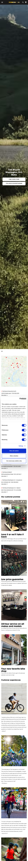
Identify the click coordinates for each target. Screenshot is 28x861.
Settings (21, 446)
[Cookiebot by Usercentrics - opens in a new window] (19, 399)
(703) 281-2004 (17, 466)
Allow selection (14, 456)
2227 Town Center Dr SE (7, 490)
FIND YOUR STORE (14, 179)
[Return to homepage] (2, 351)
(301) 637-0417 (17, 474)
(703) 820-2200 (15, 393)
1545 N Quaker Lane (6, 393)
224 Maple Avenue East (7, 466)
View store (3, 395)
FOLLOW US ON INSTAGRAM (14, 183)
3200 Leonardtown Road (7, 474)
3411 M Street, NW (5, 482)
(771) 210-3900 (17, 490)
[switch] (24, 430)
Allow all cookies (14, 450)
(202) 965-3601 (14, 482)
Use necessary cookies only (14, 461)
